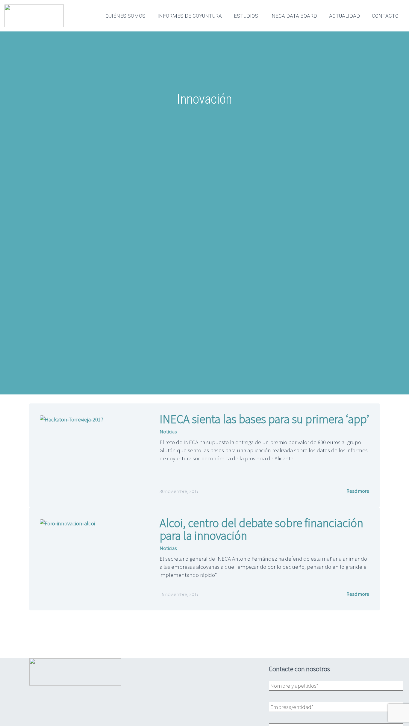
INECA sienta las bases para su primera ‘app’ (264, 419)
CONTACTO (385, 16)
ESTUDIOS (246, 16)
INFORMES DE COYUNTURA (189, 16)
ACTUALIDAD (344, 16)
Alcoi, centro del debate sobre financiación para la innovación (261, 529)
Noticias (168, 431)
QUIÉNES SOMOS (125, 16)
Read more (357, 491)
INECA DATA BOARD (293, 16)
